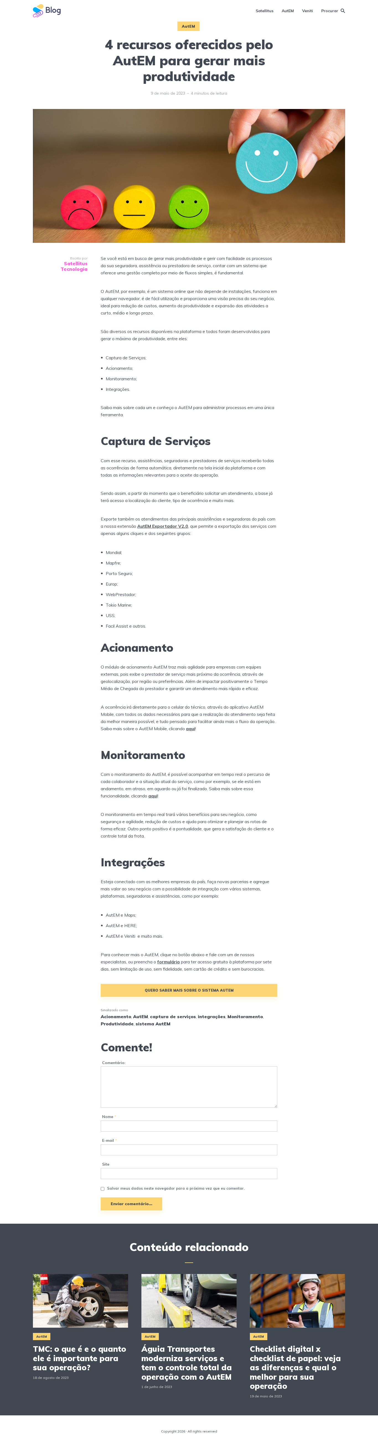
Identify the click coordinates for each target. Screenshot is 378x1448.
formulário (168, 962)
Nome (109, 1116)
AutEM (288, 10)
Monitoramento (245, 1016)
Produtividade (117, 1023)
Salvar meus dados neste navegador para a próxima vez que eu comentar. (176, 1188)
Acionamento (116, 1016)
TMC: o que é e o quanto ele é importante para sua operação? (79, 1358)
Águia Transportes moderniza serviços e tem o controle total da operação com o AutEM (186, 1362)
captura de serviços (173, 1016)
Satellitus (264, 10)
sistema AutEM (153, 1023)
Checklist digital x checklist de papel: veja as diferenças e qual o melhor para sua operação (295, 1367)
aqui (152, 796)
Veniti (307, 10)
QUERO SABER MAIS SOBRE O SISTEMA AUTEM (189, 990)
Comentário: (114, 1062)
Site (105, 1164)
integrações (212, 1016)
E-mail (109, 1140)
